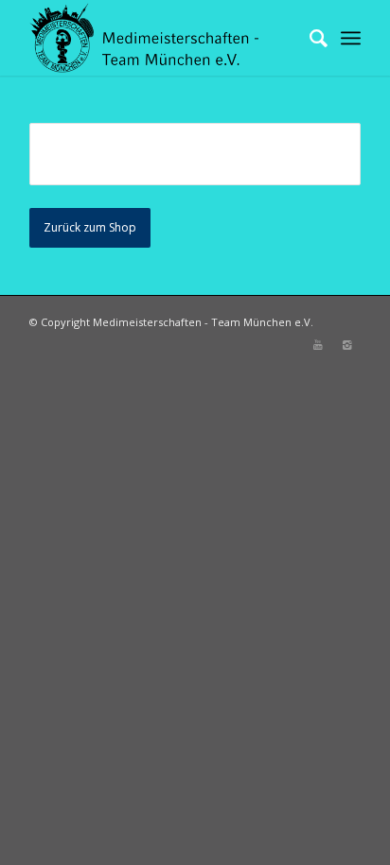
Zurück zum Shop (90, 227)
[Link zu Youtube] (318, 345)
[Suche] (309, 38)
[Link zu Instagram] (346, 345)
